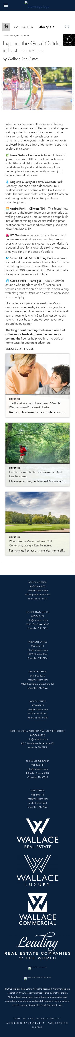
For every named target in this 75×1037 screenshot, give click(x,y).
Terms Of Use (23, 1019)
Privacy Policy (48, 1019)
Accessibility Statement (26, 1023)
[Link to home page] (37, 5)
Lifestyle (8, 35)
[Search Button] (67, 27)
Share (69, 42)
